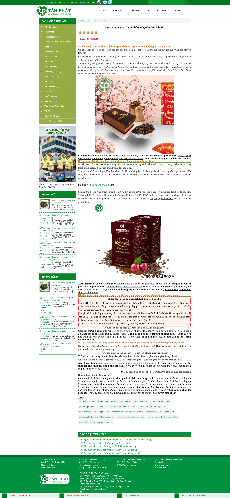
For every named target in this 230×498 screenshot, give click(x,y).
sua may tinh (160, 467)
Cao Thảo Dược (51, 66)
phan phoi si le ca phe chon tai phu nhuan (162, 417)
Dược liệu (48, 46)
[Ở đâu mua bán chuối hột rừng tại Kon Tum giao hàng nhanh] (45, 262)
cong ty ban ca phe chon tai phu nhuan (154, 401)
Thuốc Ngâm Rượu (52, 36)
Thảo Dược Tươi (51, 51)
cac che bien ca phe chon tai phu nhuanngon (95, 422)
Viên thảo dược (50, 26)
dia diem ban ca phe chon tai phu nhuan (94, 412)
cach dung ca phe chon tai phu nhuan (160, 412)
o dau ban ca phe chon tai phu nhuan (121, 407)
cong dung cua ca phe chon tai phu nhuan (127, 412)
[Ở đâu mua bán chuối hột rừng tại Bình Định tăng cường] (45, 233)
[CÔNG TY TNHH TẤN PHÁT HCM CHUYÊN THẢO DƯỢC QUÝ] (54, 10)
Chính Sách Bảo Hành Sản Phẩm (131, 459)
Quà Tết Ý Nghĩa (48, 465)
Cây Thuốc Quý (51, 96)
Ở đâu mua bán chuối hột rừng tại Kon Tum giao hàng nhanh (111, 453)
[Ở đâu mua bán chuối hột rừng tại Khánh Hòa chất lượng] (45, 248)
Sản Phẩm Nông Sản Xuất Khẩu (57, 41)
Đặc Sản (48, 81)
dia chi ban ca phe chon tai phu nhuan (93, 401)
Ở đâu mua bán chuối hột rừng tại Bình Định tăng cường (108, 446)
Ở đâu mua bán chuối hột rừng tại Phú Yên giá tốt (105, 443)
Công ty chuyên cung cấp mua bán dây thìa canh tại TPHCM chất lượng (116, 439)
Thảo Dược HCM (48, 459)
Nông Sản (48, 61)
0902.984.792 (60, 3)
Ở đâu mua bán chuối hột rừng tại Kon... (63, 258)
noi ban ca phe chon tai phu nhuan (124, 401)
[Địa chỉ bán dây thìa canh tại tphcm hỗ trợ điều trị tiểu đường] (45, 322)
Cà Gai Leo (122, 467)
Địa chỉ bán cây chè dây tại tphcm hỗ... (62, 298)
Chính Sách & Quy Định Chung (92, 459)
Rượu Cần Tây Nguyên (126, 465)
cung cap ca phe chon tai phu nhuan (130, 417)
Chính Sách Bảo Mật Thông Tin (168, 459)
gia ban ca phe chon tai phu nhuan (92, 407)
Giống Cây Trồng (51, 116)
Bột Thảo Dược (50, 56)
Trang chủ (100, 10)
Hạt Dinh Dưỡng (51, 86)
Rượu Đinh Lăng (48, 467)
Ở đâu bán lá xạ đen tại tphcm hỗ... (63, 332)
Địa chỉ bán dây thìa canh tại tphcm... (63, 318)
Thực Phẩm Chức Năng (54, 106)
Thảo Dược (49, 31)
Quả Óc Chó (160, 462)
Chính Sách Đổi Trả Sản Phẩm (54, 462)
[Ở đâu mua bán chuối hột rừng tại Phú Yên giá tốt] (45, 219)
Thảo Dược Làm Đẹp (53, 71)
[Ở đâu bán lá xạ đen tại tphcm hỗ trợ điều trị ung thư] (45, 335)
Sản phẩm (135, 10)
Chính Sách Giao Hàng (89, 462)
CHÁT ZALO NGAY (131, 495)
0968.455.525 (90, 3)
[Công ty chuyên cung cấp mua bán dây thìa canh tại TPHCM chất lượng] (45, 204)
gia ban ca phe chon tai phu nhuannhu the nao (96, 417)
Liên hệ (177, 10)
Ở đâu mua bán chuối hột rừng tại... (63, 216)
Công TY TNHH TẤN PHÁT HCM (93, 467)
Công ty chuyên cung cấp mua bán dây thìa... (63, 201)
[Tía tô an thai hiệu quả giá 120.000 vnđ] (45, 348)
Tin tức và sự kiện (157, 10)
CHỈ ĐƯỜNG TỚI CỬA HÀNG (193, 495)
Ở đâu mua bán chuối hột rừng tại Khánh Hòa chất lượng (109, 449)
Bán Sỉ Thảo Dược (52, 76)
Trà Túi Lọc (49, 111)
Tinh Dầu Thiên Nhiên (53, 121)
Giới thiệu (118, 10)
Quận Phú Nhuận (99, 20)
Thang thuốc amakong (88, 465)
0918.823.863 (72, 3)
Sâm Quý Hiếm (50, 101)
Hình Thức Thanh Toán (127, 462)
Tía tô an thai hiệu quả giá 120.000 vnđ (62, 345)
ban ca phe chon (98, 184)
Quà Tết (47, 91)
